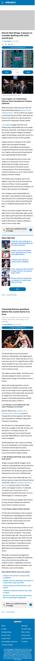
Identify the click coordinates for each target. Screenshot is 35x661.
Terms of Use (25, 635)
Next (28, 72)
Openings (24, 626)
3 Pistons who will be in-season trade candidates (16, 577)
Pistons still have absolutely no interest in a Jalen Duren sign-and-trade (18, 582)
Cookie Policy (5, 638)
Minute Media (10, 649)
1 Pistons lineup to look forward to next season (17, 586)
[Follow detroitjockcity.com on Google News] (30, 230)
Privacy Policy (6, 635)
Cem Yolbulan (8, 324)
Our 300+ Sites (26, 629)
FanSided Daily (6, 632)
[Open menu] (3, 3)
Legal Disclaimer (26, 638)
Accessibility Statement (9, 641)
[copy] (12, 44)
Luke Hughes (6, 125)
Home (3, 295)
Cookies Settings (7, 645)
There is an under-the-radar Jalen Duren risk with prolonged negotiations (17, 596)
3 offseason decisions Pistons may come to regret (17, 591)
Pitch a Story (25, 632)
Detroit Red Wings (12, 295)
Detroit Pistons (11, 612)
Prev (6, 72)
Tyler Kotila (7, 41)
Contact (4, 629)
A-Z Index (24, 641)
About (3, 626)
